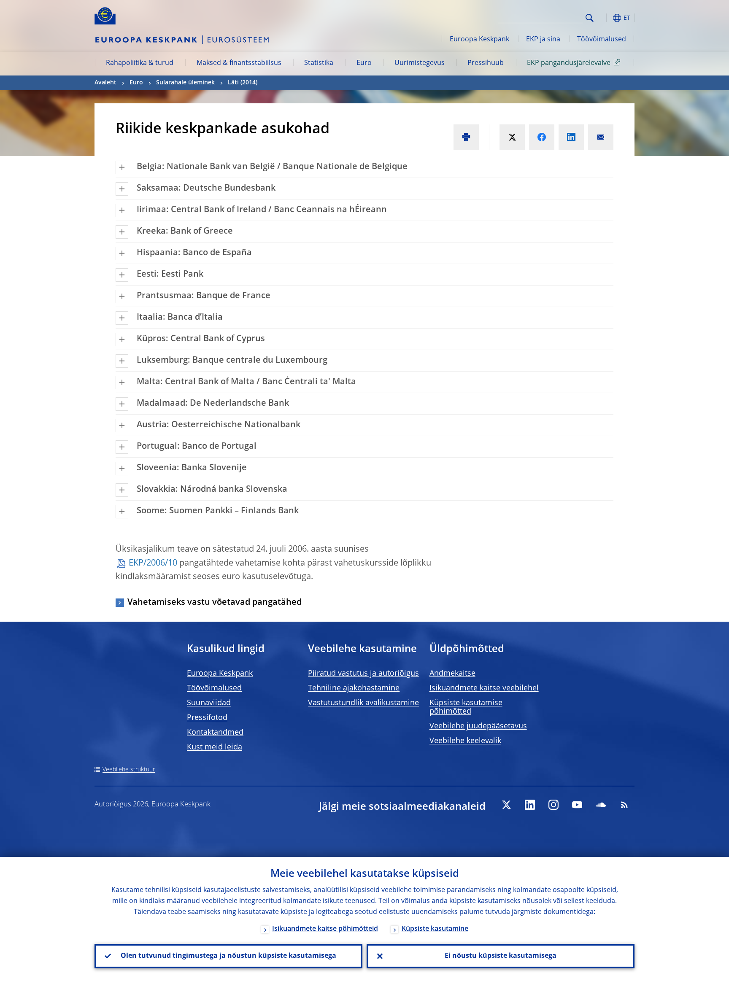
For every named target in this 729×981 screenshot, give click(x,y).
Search (590, 18)
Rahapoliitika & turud (139, 63)
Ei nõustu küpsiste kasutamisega (500, 956)
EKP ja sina (543, 39)
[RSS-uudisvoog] (624, 805)
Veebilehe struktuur (129, 770)
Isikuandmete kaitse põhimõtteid (325, 929)
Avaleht (105, 83)
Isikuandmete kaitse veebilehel (484, 688)
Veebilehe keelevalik (465, 741)
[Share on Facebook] (541, 137)
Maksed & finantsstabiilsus (239, 63)
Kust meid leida (214, 747)
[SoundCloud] (601, 805)
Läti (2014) (242, 83)
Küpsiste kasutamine (435, 929)
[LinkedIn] (530, 805)
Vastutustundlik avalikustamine (363, 703)
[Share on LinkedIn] (571, 137)
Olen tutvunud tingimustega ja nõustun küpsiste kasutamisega (228, 956)
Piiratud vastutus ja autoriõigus (363, 673)
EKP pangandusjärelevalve (568, 63)
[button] (604, 18)
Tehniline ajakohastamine (354, 688)
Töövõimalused (601, 39)
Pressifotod (207, 718)
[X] (506, 805)
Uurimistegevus (419, 63)
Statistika (318, 63)
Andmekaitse (452, 673)
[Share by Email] (600, 137)
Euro (364, 63)
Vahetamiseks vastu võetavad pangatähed (214, 602)
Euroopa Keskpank (479, 39)
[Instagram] (553, 805)
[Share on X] (512, 137)
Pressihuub (485, 63)
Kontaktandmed (215, 732)
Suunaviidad (209, 703)
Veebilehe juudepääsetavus (478, 726)
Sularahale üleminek (185, 83)
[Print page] (466, 137)
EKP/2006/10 (153, 563)
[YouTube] (577, 805)
